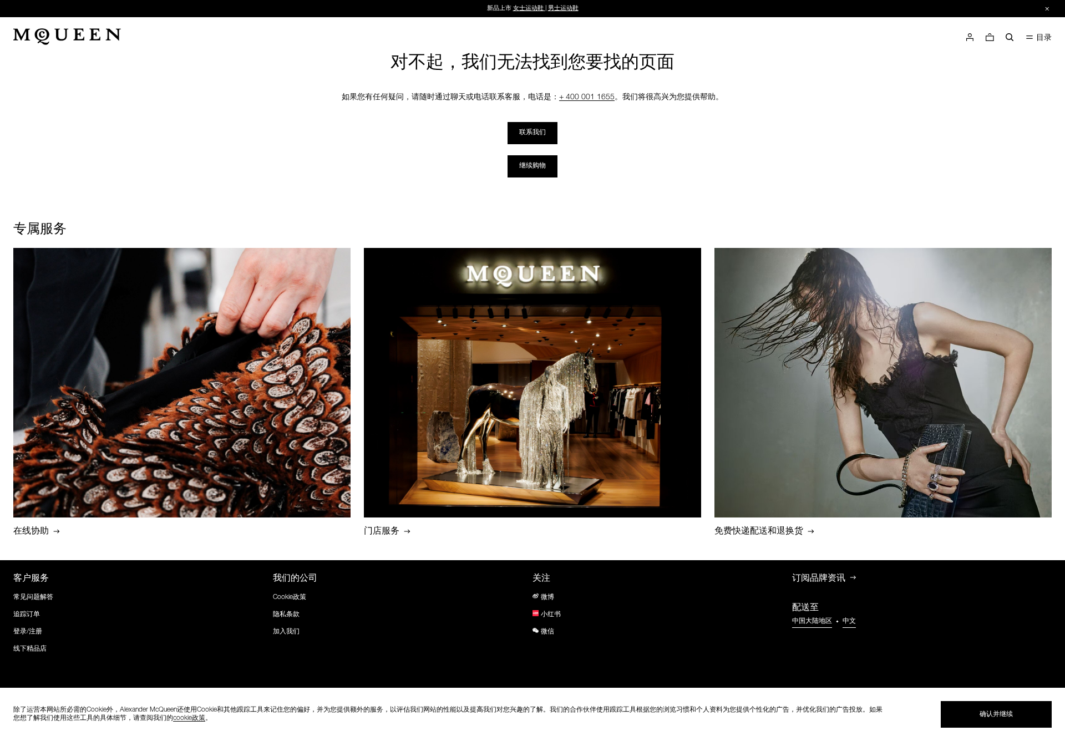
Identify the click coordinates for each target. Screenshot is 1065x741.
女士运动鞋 (528, 9)
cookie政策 (189, 718)
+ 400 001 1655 (587, 97)
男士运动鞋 (563, 9)
